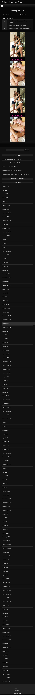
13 (4, 21)
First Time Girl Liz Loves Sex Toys (12, 159)
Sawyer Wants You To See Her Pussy (12, 163)
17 (4, 25)
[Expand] (2, 6)
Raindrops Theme (17, 693)
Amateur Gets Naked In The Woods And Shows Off (16, 174)
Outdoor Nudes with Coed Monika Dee (12, 170)
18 (4, 28)
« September (6, 14)
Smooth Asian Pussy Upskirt (10, 166)
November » (23, 14)
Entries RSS (16, 690)
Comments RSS (16, 692)
